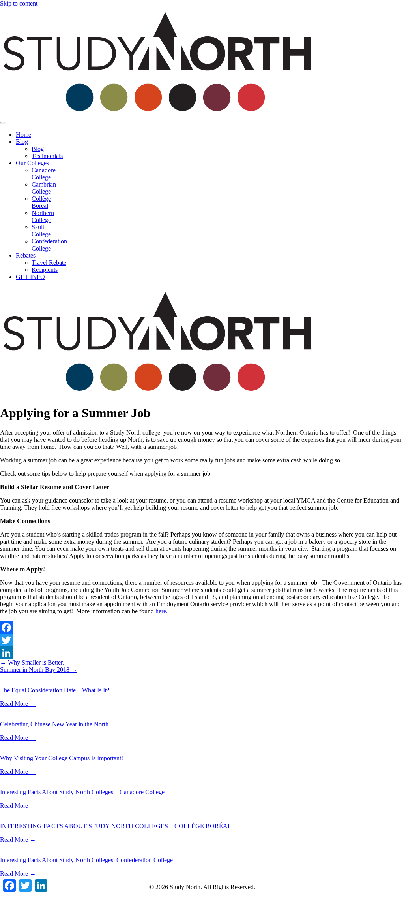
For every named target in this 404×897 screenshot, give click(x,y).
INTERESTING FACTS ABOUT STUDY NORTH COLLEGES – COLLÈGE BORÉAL (116, 826)
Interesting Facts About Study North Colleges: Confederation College (86, 860)
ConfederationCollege (49, 245)
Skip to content (18, 3)
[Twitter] (202, 640)
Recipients (45, 269)
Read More (18, 703)
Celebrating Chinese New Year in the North (55, 724)
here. (161, 611)
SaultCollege (41, 230)
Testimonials (47, 156)
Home (23, 134)
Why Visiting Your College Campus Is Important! (61, 758)
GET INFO (30, 276)
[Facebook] (202, 627)
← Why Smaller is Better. (32, 662)
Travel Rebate (49, 262)
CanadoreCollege (44, 174)
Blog (22, 141)
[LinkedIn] (202, 652)
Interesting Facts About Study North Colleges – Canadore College (82, 792)
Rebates (26, 255)
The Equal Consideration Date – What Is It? (54, 690)
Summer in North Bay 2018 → (38, 669)
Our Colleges (32, 163)
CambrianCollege (44, 188)
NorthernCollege (43, 216)
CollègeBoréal (41, 202)
